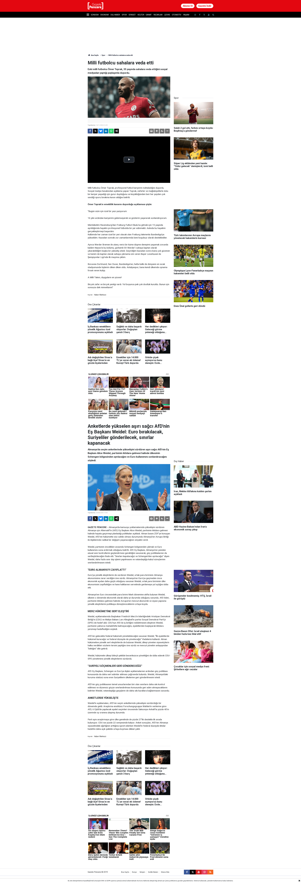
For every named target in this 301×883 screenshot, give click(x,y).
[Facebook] (90, 131)
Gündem (95, 15)
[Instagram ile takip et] (204, 872)
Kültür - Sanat (145, 15)
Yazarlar (157, 15)
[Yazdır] (151, 131)
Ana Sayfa (95, 55)
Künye (134, 872)
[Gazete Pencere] (95, 6)
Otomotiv (176, 15)
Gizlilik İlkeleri (153, 872)
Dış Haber (115, 15)
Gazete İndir (204, 5)
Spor (124, 15)
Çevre (167, 15)
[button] (156, 131)
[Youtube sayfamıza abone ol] (208, 14)
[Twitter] (95, 131)
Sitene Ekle (165, 872)
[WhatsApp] (111, 131)
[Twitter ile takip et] (204, 14)
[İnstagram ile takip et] (195, 14)
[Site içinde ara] (213, 14)
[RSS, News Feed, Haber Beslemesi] (210, 872)
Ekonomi (104, 15)
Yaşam (186, 15)
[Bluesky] (100, 131)
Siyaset (132, 15)
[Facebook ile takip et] (199, 14)
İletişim (142, 872)
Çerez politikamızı (171, 881)
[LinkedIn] (106, 131)
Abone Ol (188, 5)
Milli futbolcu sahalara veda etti (120, 55)
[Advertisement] (193, 74)
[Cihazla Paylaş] (116, 131)
